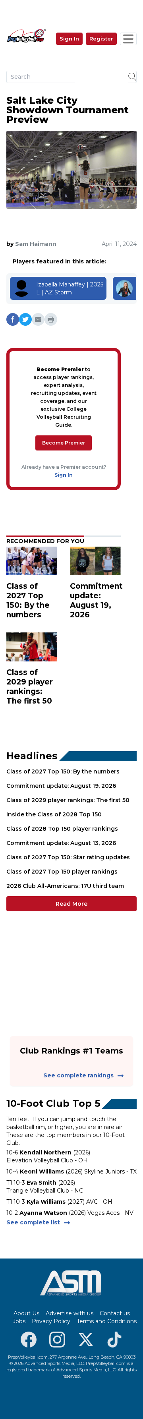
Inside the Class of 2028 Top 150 (54, 814)
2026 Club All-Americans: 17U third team (65, 885)
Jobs (19, 1321)
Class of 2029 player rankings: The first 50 (67, 800)
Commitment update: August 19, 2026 (61, 785)
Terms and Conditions (107, 1321)
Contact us (115, 1313)
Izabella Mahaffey (60, 284)
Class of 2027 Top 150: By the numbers (63, 771)
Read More (71, 903)
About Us (26, 1313)
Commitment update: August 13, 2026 (61, 843)
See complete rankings (78, 1075)
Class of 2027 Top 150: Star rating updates (68, 857)
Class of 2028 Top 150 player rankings (62, 828)
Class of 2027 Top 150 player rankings (62, 871)
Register (101, 38)
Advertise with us (69, 1313)
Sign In (69, 38)
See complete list (33, 1222)
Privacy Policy (51, 1321)
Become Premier (63, 443)
